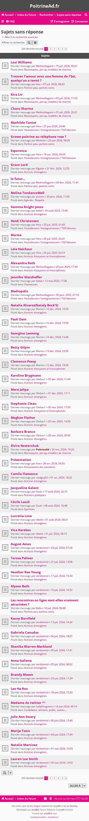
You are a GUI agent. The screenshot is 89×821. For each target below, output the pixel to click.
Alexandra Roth (23, 263)
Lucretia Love (21, 516)
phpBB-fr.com (50, 813)
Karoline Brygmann (26, 375)
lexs (38, 84)
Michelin (41, 140)
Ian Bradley (72, 805)
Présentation (21, 460)
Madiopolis (19, 291)
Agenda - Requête (34, 200)
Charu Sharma (22, 108)
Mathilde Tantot (23, 122)
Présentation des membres (39, 467)
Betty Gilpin (20, 347)
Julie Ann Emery (23, 717)
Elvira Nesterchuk (25, 446)
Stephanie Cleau (23, 403)
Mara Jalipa (20, 389)
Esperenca (19, 151)
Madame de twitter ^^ (28, 703)
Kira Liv (17, 94)
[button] (66, 49)
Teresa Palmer (22, 558)
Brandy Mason (22, 674)
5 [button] (62, 49)
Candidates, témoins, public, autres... (45, 710)
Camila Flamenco (24, 474)
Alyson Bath (20, 586)
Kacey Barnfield (23, 618)
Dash (39, 491)
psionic (40, 196)
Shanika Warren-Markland (31, 646)
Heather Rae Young (26, 572)
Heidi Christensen (25, 221)
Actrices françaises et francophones (44, 256)
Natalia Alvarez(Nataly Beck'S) (34, 305)
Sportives (29, 509)
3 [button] (54, 49)
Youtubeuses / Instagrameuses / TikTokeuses (50, 130)
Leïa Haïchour (21, 249)
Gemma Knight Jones (27, 207)
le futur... (18, 179)
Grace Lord (19, 165)
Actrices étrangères (35, 172)
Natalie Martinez (24, 745)
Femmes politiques (35, 495)
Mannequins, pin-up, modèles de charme (47, 69)
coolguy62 (42, 477)
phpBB (34, 809)
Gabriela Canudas (24, 632)
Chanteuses (31, 284)
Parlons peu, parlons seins (39, 87)
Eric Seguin (35, 805)
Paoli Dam (18, 319)
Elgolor (40, 168)
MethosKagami (44, 66)
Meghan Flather (23, 417)
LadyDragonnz (44, 706)
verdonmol (42, 548)
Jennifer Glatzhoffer (26, 277)
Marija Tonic (20, 731)
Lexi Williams (21, 62)
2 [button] (50, 49)
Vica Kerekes (21, 530)
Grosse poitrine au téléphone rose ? (38, 136)
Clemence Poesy (23, 361)
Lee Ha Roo (19, 689)
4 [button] (58, 49)
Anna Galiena (21, 660)
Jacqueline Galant (25, 488)
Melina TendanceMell (27, 193)
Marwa (16, 235)
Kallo (39, 608)
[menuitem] (86, 15)
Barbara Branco (23, 432)
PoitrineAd (42, 449)
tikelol (39, 519)
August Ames (21, 544)
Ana (38, 463)
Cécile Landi (20, 502)
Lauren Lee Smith (24, 759)
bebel (39, 210)
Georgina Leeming (25, 333)
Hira (38, 126)
